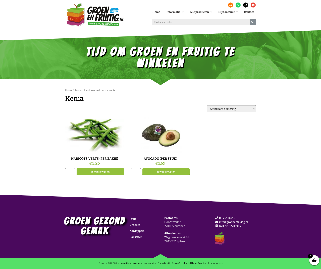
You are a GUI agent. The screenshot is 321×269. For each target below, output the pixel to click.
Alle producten (199, 12)
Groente (135, 224)
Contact (249, 12)
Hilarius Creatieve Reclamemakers (206, 263)
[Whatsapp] (238, 5)
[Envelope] (253, 5)
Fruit (133, 218)
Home (156, 12)
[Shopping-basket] (230, 5)
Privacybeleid (163, 263)
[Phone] (245, 5)
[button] (175, 12)
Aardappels (137, 231)
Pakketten (136, 237)
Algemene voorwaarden (144, 263)
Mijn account (226, 12)
